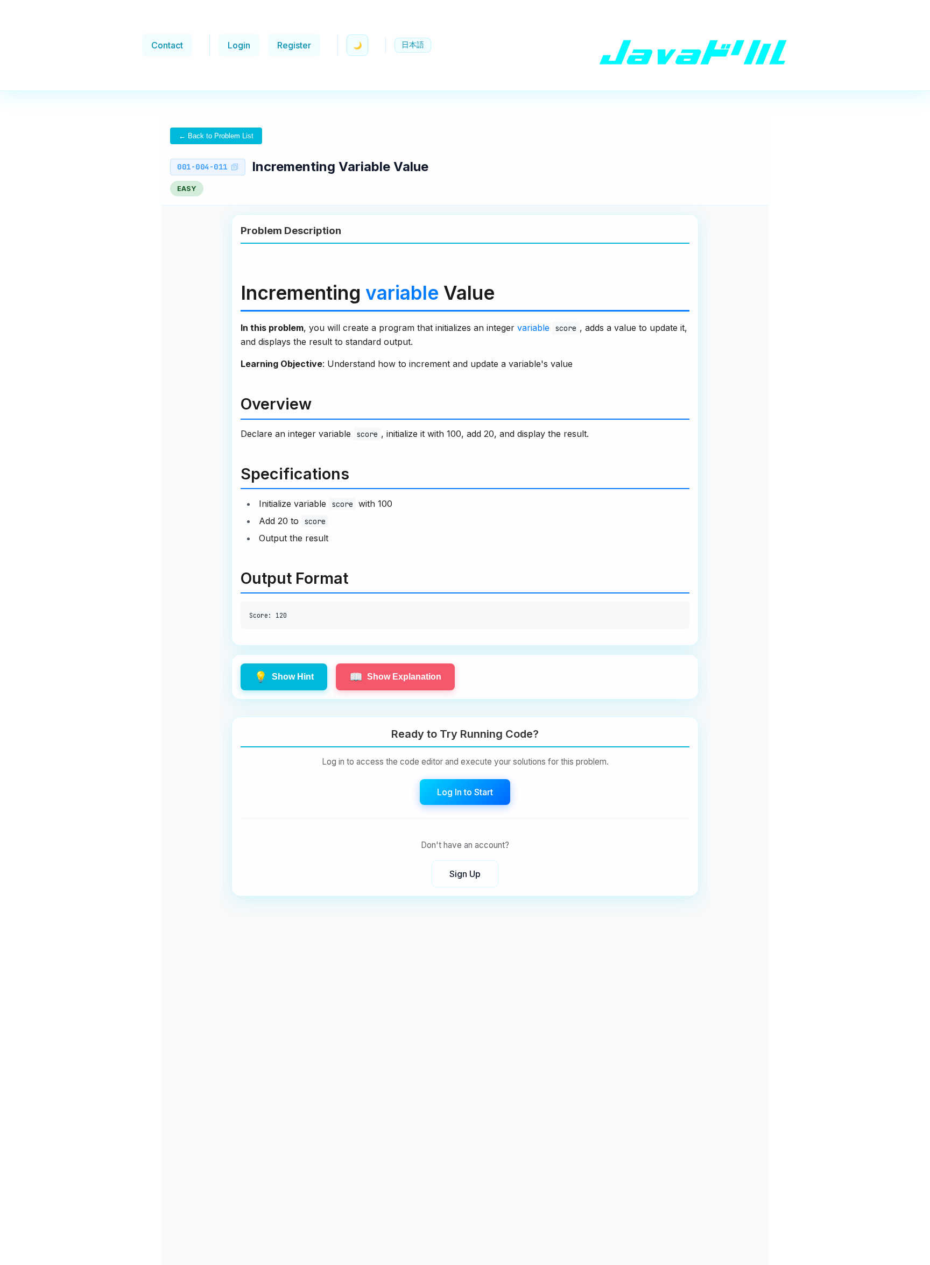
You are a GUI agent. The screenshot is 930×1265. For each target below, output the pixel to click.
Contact (167, 45)
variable (402, 292)
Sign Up (465, 873)
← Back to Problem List (216, 136)
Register (294, 45)
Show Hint (284, 677)
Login (239, 45)
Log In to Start (465, 791)
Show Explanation (395, 677)
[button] (412, 45)
